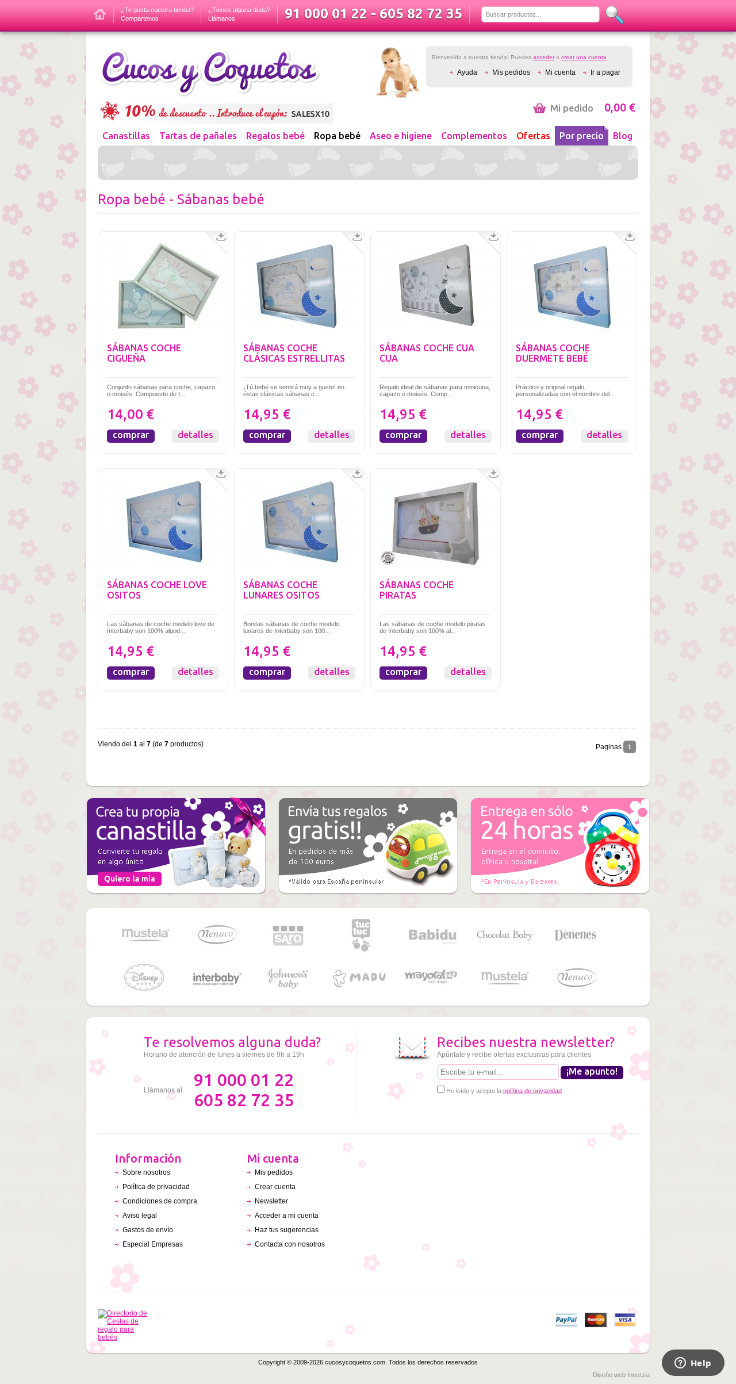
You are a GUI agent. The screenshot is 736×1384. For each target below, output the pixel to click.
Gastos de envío (147, 1230)
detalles (195, 435)
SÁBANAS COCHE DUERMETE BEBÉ (553, 353)
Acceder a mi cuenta (287, 1216)
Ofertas (533, 136)
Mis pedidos (511, 72)
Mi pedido (592, 108)
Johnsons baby (288, 978)
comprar (131, 435)
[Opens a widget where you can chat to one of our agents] (692, 1364)
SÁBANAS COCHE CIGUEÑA (144, 353)
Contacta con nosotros (290, 1244)
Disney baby (144, 978)
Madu (360, 978)
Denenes (576, 935)
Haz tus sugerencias (287, 1230)
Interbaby (216, 978)
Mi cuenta (560, 72)
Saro (288, 935)
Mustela (144, 935)
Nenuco (216, 935)
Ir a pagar (605, 72)
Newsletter (271, 1201)
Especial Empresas (152, 1244)
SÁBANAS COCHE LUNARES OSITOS (281, 590)
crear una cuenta (584, 57)
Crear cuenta (275, 1187)
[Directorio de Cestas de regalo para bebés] (126, 1337)
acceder (543, 57)
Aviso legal (139, 1216)
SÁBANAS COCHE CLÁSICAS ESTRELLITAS (294, 353)
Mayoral (432, 978)
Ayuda (467, 72)
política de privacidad (532, 1090)
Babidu (432, 935)
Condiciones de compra (159, 1201)
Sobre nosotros (146, 1172)
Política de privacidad (156, 1187)
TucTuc (360, 935)
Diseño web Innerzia (621, 1374)
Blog (622, 136)
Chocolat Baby (504, 935)
